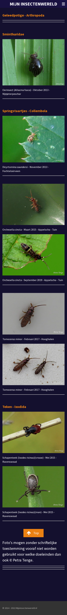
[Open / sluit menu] (63, 4)
